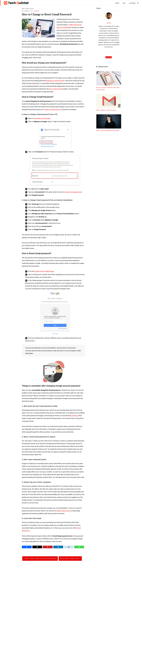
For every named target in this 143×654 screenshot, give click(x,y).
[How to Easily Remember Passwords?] (108, 121)
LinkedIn (109, 57)
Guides (27, 8)
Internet (32, 8)
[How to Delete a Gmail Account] (108, 101)
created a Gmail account (52, 109)
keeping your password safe (55, 81)
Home (23, 8)
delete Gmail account (63, 511)
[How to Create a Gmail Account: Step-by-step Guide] (108, 78)
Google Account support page (44, 271)
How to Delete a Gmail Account (106, 110)
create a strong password (73, 192)
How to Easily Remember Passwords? (107, 130)
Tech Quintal (16, 3)
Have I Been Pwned (55, 89)
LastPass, (74, 415)
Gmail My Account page (42, 118)
